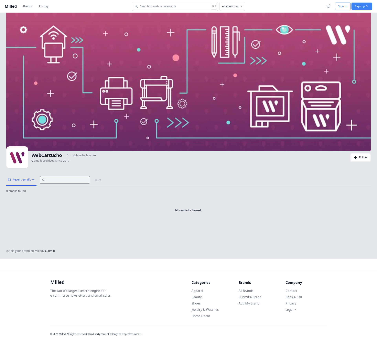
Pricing (43, 6)
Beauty (196, 297)
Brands (28, 6)
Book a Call (293, 297)
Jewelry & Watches (205, 309)
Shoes (195, 303)
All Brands (246, 291)
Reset (98, 180)
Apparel (197, 291)
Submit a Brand (250, 297)
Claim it (50, 251)
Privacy (290, 303)
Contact (291, 291)
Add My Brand (249, 303)
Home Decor (200, 316)
